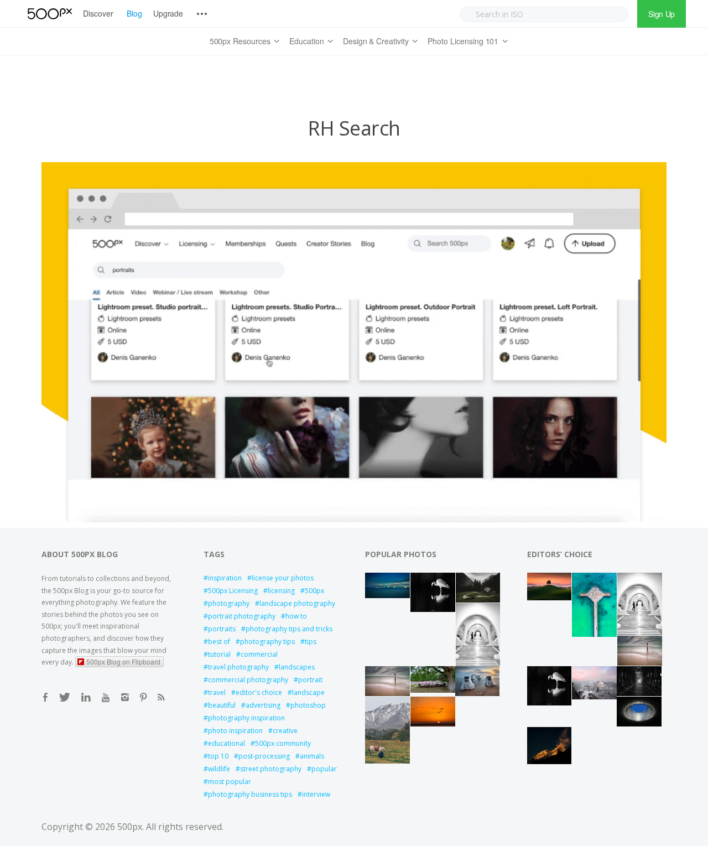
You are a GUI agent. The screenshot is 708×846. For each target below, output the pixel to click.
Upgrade (168, 13)
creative (285, 730)
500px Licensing (233, 590)
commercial (259, 654)
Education (306, 40)
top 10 (218, 756)
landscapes (297, 667)
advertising (263, 705)
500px (314, 590)
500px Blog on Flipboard (123, 661)
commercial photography (248, 679)
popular (324, 769)
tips (310, 641)
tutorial (219, 654)
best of (219, 641)
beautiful (222, 705)
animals (312, 756)
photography (228, 603)
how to (296, 616)
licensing (281, 590)
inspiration (225, 578)
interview (316, 794)
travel (217, 692)
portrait (310, 679)
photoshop (308, 705)
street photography (270, 769)
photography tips (267, 641)
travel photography (238, 667)
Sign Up (661, 13)
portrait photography (241, 616)
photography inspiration (246, 718)
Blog (134, 13)
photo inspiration (235, 730)
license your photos (283, 578)
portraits (222, 629)
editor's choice (259, 692)
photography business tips (250, 794)
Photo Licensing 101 (463, 40)
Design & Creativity (376, 40)
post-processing (264, 756)
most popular (229, 781)
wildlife (219, 769)
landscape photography (297, 603)
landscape (308, 692)
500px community (283, 743)
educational (226, 743)
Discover (98, 13)
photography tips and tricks (289, 629)
